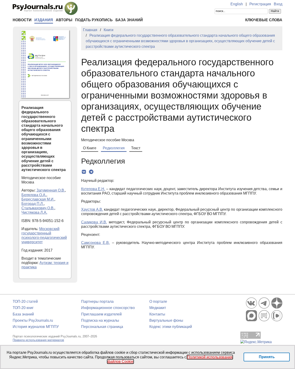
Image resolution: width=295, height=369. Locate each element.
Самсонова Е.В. (95, 243)
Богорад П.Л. (32, 204)
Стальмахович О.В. (37, 208)
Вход (278, 4)
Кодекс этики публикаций (170, 327)
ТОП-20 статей (25, 301)
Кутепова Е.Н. (93, 189)
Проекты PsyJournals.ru (33, 320)
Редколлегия (114, 148)
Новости (22, 20)
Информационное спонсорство (108, 308)
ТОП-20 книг (23, 308)
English (236, 4)
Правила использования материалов (38, 340)
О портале (158, 301)
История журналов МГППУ (36, 327)
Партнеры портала (97, 301)
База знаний (129, 20)
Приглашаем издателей (101, 314)
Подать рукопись (94, 20)
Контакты (157, 314)
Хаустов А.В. (92, 209)
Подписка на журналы (100, 320)
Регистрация (260, 4)
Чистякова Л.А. (34, 212)
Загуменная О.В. (50, 190)
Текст (135, 148)
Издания (43, 20)
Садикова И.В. (94, 222)
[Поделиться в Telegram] (91, 171)
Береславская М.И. (37, 199)
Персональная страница (102, 327)
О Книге (89, 148)
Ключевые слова (263, 20)
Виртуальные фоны (166, 320)
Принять (267, 357)
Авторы (64, 20)
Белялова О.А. (33, 195)
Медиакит (157, 308)
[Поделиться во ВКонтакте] (84, 171)
